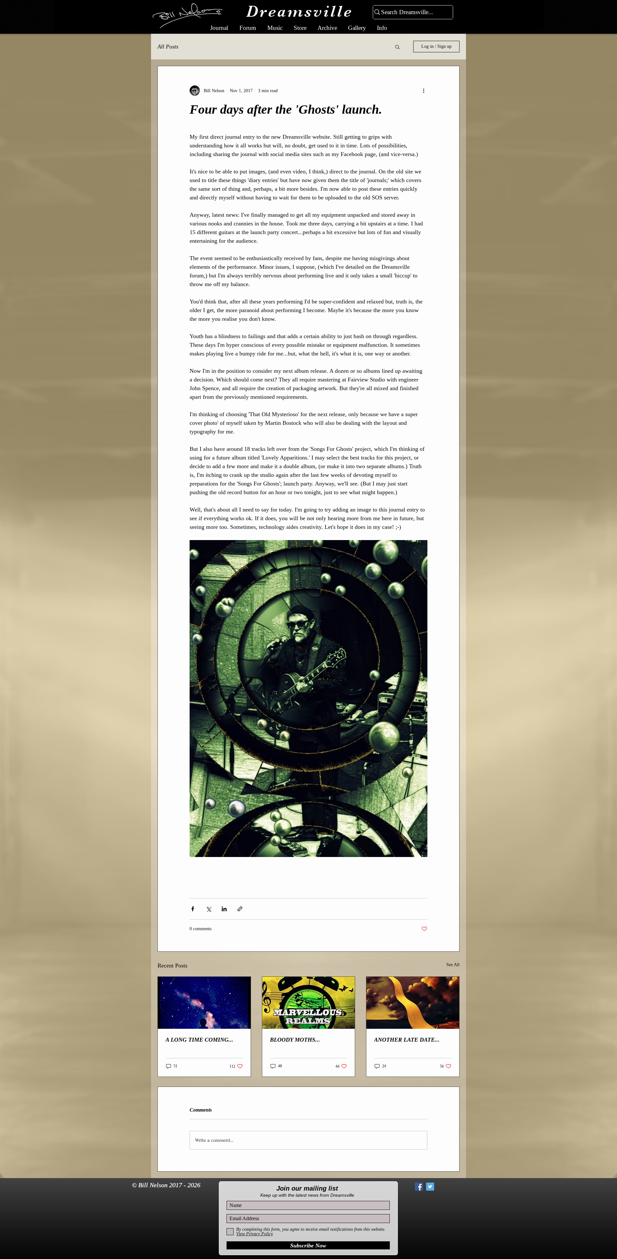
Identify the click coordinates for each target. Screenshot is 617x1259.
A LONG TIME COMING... (199, 1039)
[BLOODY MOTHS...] (308, 1003)
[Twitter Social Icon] (430, 1187)
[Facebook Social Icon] (419, 1187)
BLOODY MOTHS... (295, 1039)
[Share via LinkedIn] (224, 909)
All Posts (167, 46)
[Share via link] (240, 909)
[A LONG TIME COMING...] (204, 1003)
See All (453, 964)
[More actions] (423, 90)
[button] (397, 46)
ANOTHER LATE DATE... (407, 1039)
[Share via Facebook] (193, 909)
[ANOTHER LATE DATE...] (412, 1003)
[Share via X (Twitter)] (208, 909)
